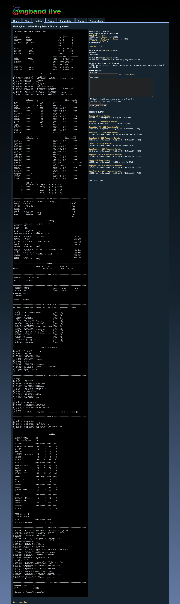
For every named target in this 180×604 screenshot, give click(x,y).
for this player (99, 41)
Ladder (38, 21)
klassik (109, 50)
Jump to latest (95, 47)
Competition (66, 21)
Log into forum (128, 75)
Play (27, 21)
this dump (97, 35)
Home (16, 21)
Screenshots (96, 21)
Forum (51, 21)
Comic (81, 21)
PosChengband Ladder (110, 39)
